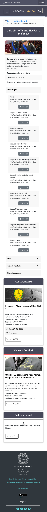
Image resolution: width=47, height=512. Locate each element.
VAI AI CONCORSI (13, 339)
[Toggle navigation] (6, 11)
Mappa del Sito (32, 479)
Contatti (11, 479)
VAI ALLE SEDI (12, 436)
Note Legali (18, 479)
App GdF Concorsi (23, 488)
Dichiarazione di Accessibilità (14, 483)
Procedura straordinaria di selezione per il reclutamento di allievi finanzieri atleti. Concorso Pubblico (23, 319)
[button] (23, 107)
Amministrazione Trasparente (32, 483)
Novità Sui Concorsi (20, 21)
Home (9, 21)
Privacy (24, 479)
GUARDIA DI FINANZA (11, 2)
